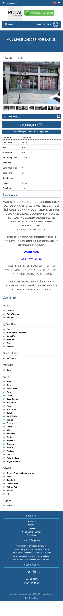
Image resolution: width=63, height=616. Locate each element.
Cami (9, 385)
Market (10, 419)
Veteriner (11, 433)
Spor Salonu (12, 399)
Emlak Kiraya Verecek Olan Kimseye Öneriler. (31, 552)
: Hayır (14, 188)
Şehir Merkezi (13, 416)
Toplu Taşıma (13, 314)
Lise (8, 454)
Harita (20, 57)
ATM (9, 430)
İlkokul (10, 447)
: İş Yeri (15, 147)
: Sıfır (14, 172)
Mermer (10, 346)
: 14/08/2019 (17, 137)
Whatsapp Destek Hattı (42, 12)
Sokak (9, 413)
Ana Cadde (11, 409)
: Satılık (15, 142)
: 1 (13, 162)
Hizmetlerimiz (31, 528)
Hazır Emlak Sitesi (31, 598)
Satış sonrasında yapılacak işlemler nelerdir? (31, 556)
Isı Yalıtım (11, 358)
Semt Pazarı (12, 388)
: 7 (13, 167)
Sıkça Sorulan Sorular (31, 531)
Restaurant (11, 402)
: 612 (14, 152)
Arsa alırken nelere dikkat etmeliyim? (31, 545)
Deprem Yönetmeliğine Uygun (20, 473)
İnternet (10, 490)
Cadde (9, 395)
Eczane (10, 423)
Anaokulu (11, 440)
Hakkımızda (31, 524)
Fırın (9, 406)
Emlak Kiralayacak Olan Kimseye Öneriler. (31, 549)
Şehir (9, 370)
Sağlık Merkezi (13, 461)
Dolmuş (10, 310)
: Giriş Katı (16, 157)
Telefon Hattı (12, 483)
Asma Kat (11, 336)
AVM (9, 381)
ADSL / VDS (12, 487)
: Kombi (15, 183)
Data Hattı (11, 480)
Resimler (9, 57)
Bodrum (10, 339)
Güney (9, 505)
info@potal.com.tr (12, 3)
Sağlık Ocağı (12, 426)
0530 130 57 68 (44, 24)
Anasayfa (32, 521)
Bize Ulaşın (31, 535)
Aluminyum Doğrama (16, 332)
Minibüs (10, 317)
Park (9, 392)
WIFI (9, 476)
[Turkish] (55, 3)
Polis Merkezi (13, 458)
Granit (9, 343)
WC (8, 329)
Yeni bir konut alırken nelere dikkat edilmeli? (31, 559)
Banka (9, 437)
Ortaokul (10, 444)
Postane (10, 451)
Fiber (9, 494)
